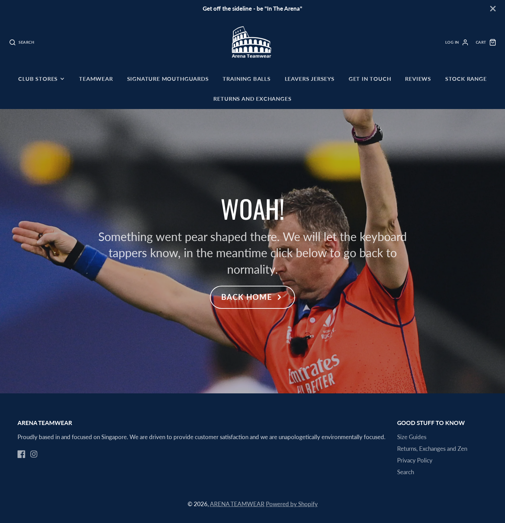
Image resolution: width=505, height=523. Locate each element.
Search (405, 472)
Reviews (418, 78)
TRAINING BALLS (246, 78)
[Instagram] (34, 454)
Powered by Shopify (292, 504)
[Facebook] (21, 454)
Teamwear (96, 78)
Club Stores (38, 78)
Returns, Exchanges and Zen (432, 448)
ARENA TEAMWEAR (237, 504)
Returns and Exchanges (252, 98)
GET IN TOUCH (370, 78)
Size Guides (411, 436)
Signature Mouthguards (168, 78)
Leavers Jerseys (310, 78)
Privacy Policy (415, 460)
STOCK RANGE (466, 78)
